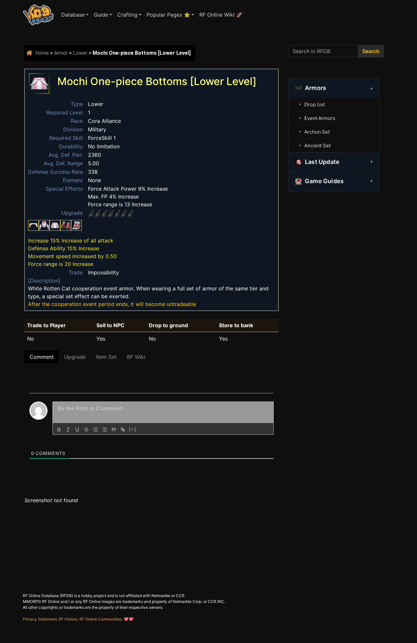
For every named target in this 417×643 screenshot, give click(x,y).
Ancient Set (317, 145)
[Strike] (86, 429)
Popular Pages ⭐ (168, 14)
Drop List (314, 104)
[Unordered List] (104, 429)
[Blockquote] (113, 429)
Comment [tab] (42, 357)
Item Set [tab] (106, 357)
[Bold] (59, 429)
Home (42, 53)
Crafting (127, 14)
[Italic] (68, 429)
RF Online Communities (100, 619)
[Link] (122, 429)
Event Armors (319, 118)
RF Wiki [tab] (136, 357)
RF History (68, 619)
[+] (132, 429)
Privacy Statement (40, 619)
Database (73, 14)
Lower (80, 53)
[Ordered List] (95, 429)
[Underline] (77, 429)
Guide (101, 14)
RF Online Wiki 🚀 (221, 14)
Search (371, 51)
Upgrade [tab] (75, 357)
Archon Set (317, 132)
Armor (61, 53)
